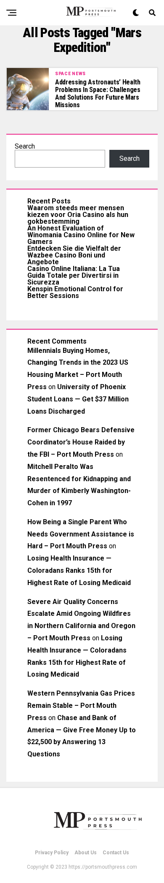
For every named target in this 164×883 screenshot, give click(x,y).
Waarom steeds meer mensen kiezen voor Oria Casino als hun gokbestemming (77, 214)
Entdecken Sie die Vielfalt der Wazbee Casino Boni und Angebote (74, 255)
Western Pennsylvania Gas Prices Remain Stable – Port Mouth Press (81, 705)
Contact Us (116, 853)
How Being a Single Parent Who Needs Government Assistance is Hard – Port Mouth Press (80, 534)
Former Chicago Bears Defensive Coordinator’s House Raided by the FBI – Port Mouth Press (81, 442)
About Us (85, 853)
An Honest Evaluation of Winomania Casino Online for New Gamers (81, 235)
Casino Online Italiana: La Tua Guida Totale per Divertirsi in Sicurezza (73, 275)
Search (25, 146)
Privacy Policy (52, 853)
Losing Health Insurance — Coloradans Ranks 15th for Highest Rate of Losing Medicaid (79, 570)
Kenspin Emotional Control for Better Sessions (75, 292)
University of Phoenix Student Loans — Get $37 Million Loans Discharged (78, 399)
